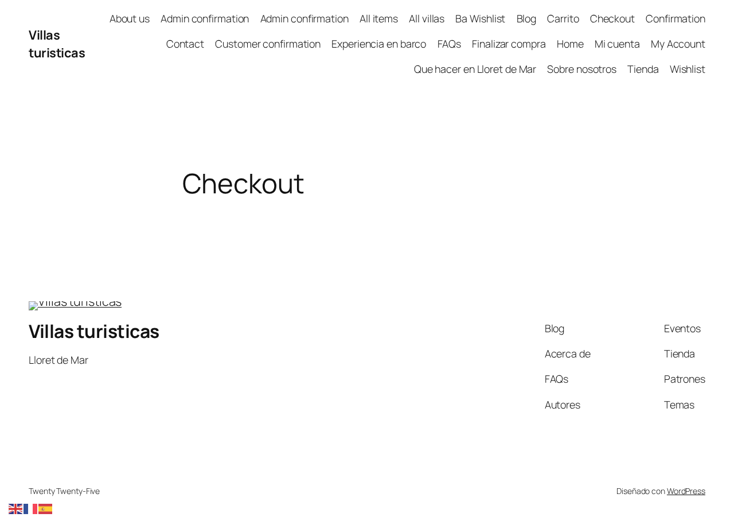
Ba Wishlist (480, 18)
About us (130, 18)
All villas (426, 18)
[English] (16, 507)
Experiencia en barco (378, 43)
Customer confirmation (268, 43)
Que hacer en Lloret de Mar (475, 69)
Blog (527, 18)
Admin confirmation (205, 18)
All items (379, 18)
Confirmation (675, 18)
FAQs (450, 43)
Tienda (642, 69)
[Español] (45, 507)
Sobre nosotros (581, 69)
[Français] (31, 507)
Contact (185, 43)
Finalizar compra (508, 43)
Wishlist (687, 69)
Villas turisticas (57, 43)
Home (570, 43)
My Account (678, 43)
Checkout (612, 18)
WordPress (686, 490)
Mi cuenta (617, 43)
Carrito (563, 18)
